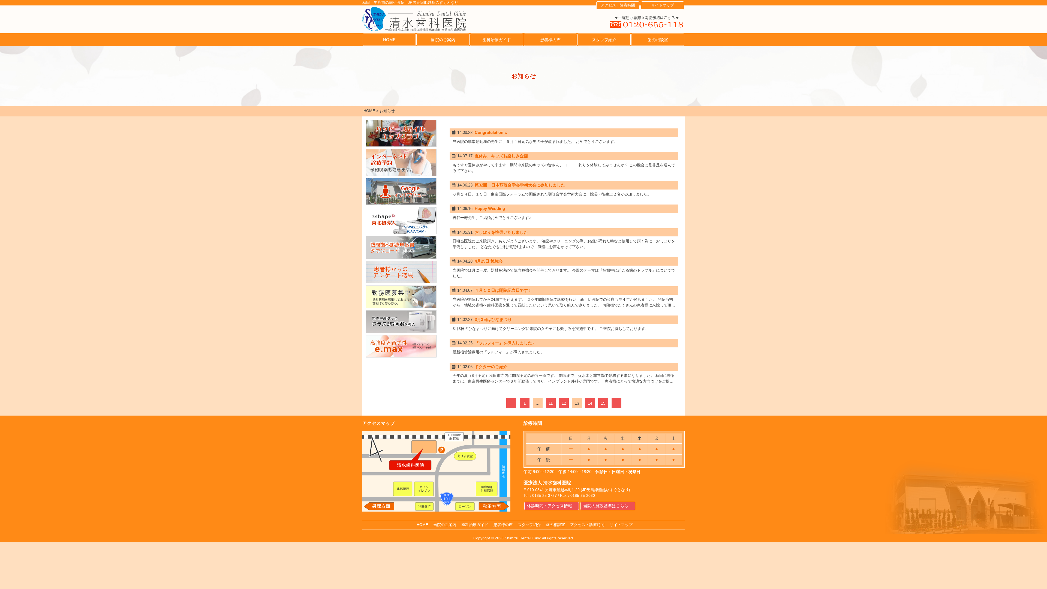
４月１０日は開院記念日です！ (503, 290)
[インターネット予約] (401, 162)
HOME (389, 39)
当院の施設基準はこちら (605, 505)
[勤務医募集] (401, 297)
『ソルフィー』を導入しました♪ (504, 343)
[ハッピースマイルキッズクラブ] (401, 133)
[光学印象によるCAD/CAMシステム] (401, 220)
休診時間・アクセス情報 (549, 505)
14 (590, 403)
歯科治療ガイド (496, 39)
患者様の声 (550, 39)
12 (564, 403)
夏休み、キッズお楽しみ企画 (501, 156)
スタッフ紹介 (604, 39)
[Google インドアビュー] (401, 191)
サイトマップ (662, 5)
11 (551, 403)
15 (603, 403)
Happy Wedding (490, 208)
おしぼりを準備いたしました (501, 232)
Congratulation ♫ (491, 132)
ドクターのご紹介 (491, 366)
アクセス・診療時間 (618, 5)
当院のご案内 (443, 39)
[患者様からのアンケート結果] (401, 272)
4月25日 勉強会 (489, 261)
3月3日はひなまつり (493, 319)
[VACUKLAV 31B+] (401, 321)
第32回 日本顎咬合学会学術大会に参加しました (520, 185)
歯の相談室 (658, 39)
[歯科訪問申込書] (401, 247)
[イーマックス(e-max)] (401, 346)
